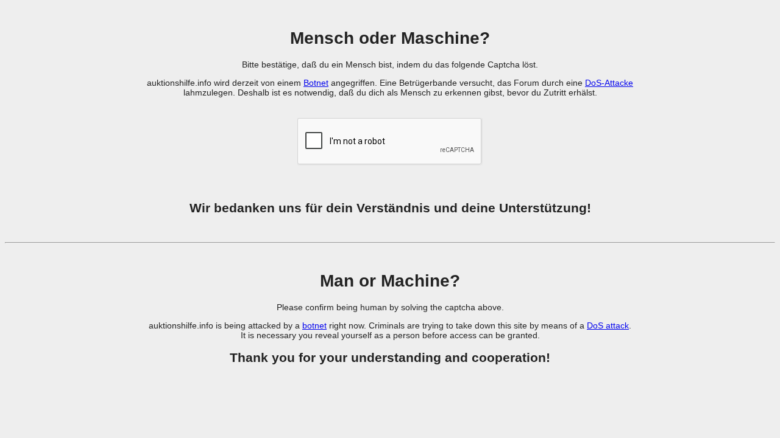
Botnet (315, 83)
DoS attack (608, 325)
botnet (314, 325)
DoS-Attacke (609, 83)
